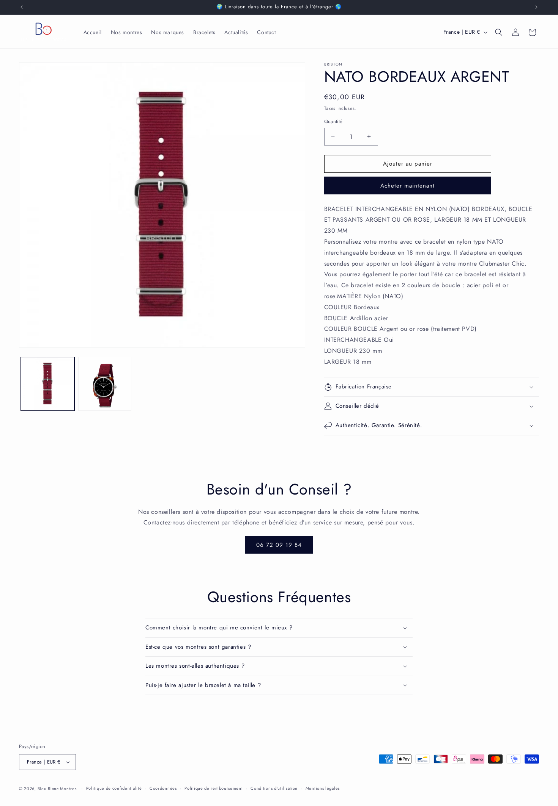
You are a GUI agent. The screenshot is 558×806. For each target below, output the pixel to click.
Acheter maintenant (407, 186)
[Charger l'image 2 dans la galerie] (105, 383)
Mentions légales (323, 788)
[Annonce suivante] (536, 7)
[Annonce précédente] (21, 7)
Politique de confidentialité (114, 788)
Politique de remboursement (213, 788)
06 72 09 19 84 (279, 545)
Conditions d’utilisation (274, 788)
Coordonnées (163, 788)
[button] (498, 32)
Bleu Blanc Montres (57, 789)
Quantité (333, 121)
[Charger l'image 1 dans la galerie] (47, 383)
